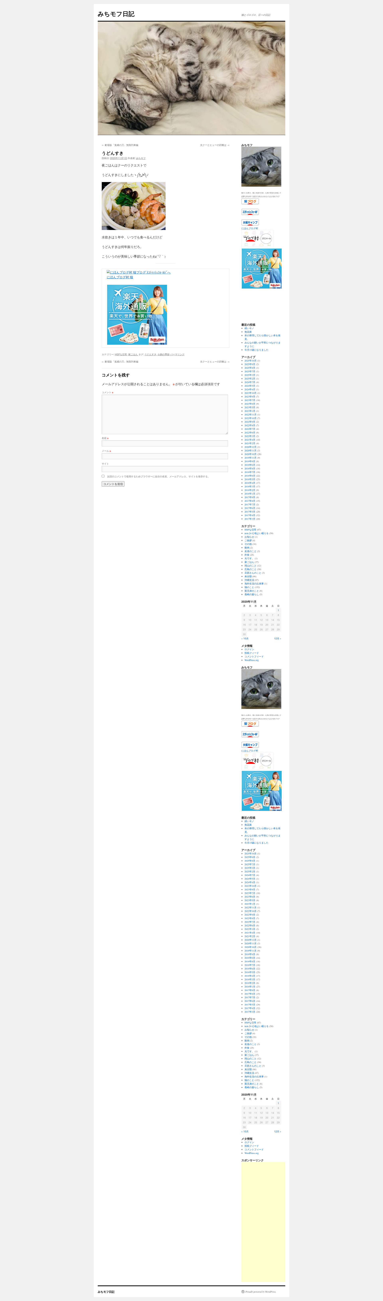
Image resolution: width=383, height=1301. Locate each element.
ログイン (249, 649)
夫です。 (249, 558)
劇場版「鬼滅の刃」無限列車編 (120, 144)
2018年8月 (250, 468)
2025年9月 (250, 364)
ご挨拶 (248, 540)
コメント (107, 392)
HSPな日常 (121, 354)
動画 (247, 547)
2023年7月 (250, 400)
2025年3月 (250, 374)
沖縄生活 (249, 579)
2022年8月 (250, 425)
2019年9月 (250, 461)
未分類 (248, 576)
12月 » (277, 638)
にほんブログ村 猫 (120, 277)
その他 (248, 543)
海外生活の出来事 (254, 583)
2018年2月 (250, 490)
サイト (105, 463)
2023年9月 (250, 396)
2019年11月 (251, 457)
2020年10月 (251, 454)
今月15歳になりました (256, 349)
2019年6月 (250, 464)
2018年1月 (250, 493)
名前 (105, 438)
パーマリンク (177, 354)
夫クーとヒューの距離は (214, 144)
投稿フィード (252, 652)
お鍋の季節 (164, 354)
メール (106, 450)
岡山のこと (251, 565)
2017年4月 (250, 515)
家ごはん (133, 354)
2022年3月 (250, 436)
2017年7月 (250, 504)
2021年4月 (250, 439)
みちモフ (141, 158)
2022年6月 (250, 432)
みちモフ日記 (116, 13)
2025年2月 (250, 378)
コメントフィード (254, 656)
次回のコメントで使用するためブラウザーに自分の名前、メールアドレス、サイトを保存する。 (158, 476)
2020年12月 (251, 446)
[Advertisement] (271, 1222)
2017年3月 (250, 518)
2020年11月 (251, 450)
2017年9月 (250, 497)
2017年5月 (250, 511)
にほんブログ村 (249, 228)
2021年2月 (250, 443)
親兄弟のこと (252, 590)
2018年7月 (250, 472)
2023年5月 (250, 407)
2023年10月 (251, 392)
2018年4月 (250, 482)
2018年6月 (250, 475)
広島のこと (251, 569)
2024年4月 (250, 389)
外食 (247, 554)
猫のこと (249, 587)
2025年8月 (250, 367)
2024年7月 (250, 382)
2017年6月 (250, 508)
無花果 (248, 331)
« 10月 (245, 638)
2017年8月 (250, 500)
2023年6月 (250, 403)
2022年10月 (251, 418)
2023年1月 (250, 410)
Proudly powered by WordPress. (260, 1291)
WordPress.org (252, 660)
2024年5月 (250, 385)
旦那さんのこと (253, 572)
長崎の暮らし (252, 594)
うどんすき (150, 354)
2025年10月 (251, 360)
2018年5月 (250, 479)
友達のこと (251, 551)
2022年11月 (251, 414)
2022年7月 (250, 428)
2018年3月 (250, 486)
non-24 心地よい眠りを (257, 533)
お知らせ (249, 536)
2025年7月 (250, 371)
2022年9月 (250, 421)
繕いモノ (249, 328)
